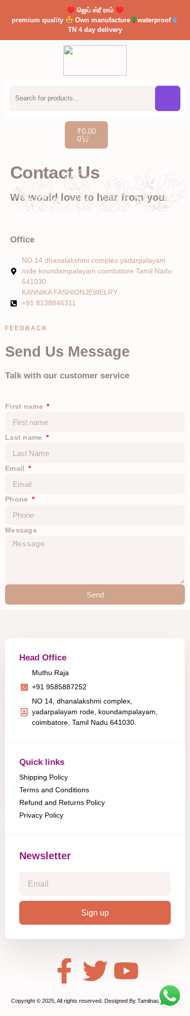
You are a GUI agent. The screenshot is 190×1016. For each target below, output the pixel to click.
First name (25, 406)
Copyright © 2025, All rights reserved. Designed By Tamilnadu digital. (95, 1001)
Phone (17, 499)
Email (16, 468)
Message (21, 530)
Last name (25, 437)
